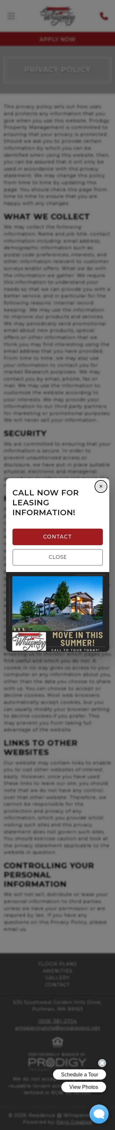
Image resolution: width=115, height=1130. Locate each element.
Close (58, 557)
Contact (57, 537)
